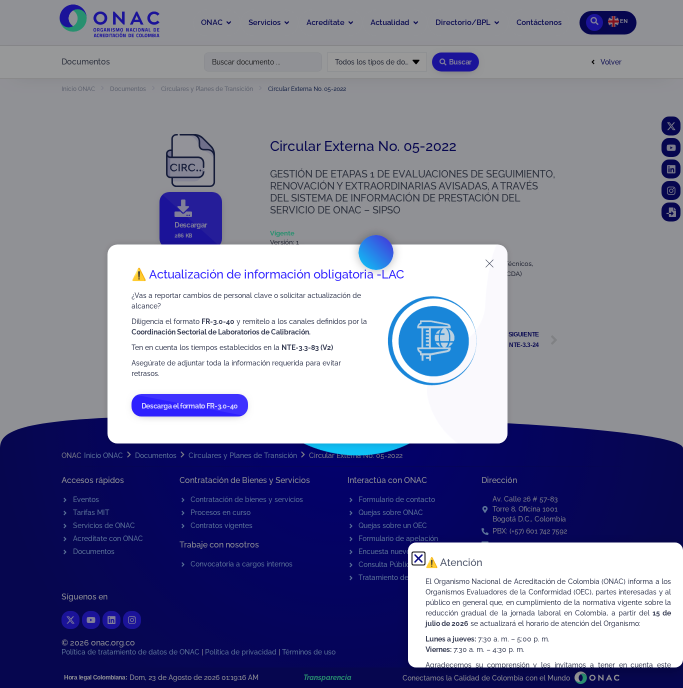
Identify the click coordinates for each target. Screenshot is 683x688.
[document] (341, 344)
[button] (418, 558)
